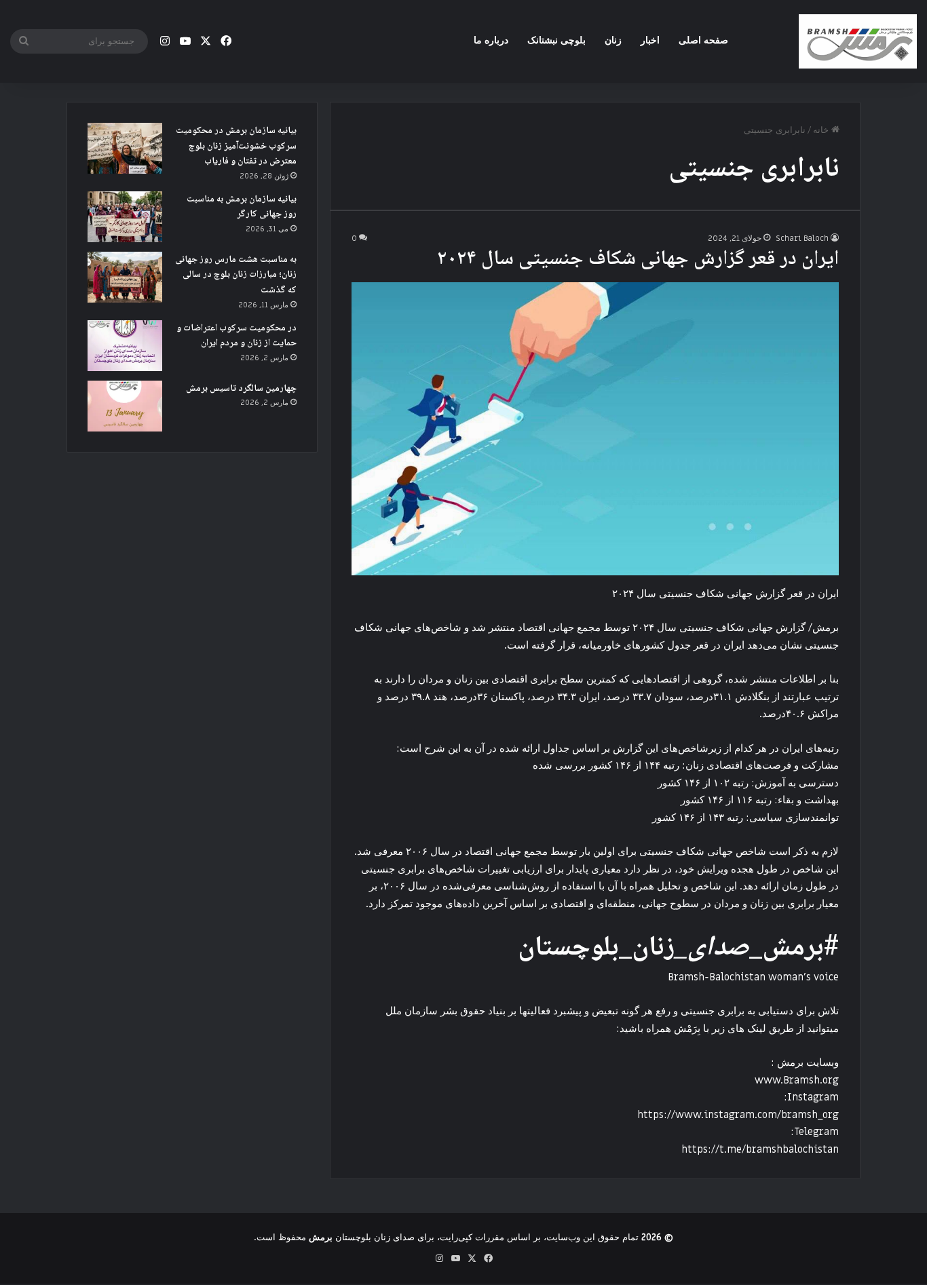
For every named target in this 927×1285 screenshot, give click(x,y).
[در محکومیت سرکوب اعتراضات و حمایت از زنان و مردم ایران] (125, 345)
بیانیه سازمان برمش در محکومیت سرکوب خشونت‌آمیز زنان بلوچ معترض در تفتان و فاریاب (236, 146)
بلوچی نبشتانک (556, 40)
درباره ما (491, 40)
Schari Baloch (802, 238)
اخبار (650, 40)
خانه (822, 130)
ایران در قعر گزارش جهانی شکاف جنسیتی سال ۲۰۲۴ (638, 259)
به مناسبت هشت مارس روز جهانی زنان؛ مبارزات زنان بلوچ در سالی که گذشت (236, 275)
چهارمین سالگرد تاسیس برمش (241, 389)
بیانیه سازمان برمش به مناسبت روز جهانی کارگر (242, 207)
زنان (613, 40)
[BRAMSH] (858, 41)
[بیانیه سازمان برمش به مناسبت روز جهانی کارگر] (125, 216)
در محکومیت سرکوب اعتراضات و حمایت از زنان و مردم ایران (236, 336)
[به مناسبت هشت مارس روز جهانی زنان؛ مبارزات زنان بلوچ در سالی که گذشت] (125, 277)
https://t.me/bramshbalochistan (760, 1149)
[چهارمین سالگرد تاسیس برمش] (125, 406)
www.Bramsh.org (797, 1080)
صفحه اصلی (703, 40)
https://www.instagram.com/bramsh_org (738, 1114)
